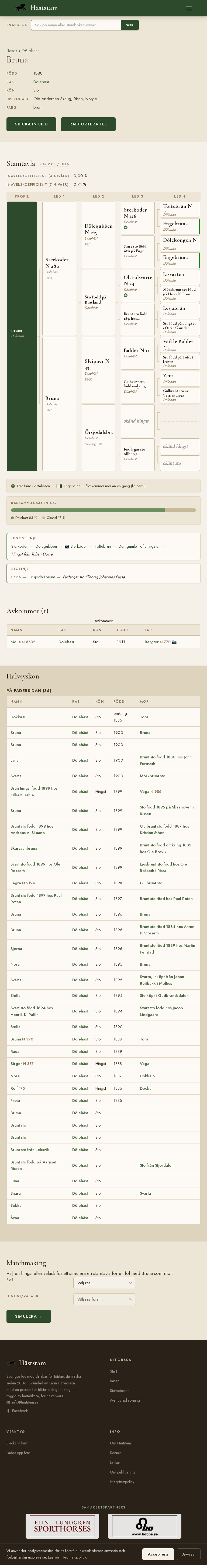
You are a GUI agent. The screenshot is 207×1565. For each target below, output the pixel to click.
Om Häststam (120, 1443)
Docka (145, 1088)
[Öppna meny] (189, 8)
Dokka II (18, 717)
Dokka (149, 1076)
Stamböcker (119, 1390)
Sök (130, 25)
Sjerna (16, 949)
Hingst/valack (22, 1296)
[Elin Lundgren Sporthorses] (62, 1526)
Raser (11, 50)
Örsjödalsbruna (42, 577)
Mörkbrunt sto (152, 776)
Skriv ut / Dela (54, 164)
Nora (15, 964)
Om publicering (122, 1472)
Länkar (115, 1462)
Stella (15, 995)
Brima (16, 1113)
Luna (15, 1181)
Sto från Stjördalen (157, 1165)
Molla (23, 642)
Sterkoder (19, 546)
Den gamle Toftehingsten (139, 546)
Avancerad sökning (125, 1400)
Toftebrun (103, 546)
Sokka (16, 1205)
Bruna (16, 577)
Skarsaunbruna (24, 848)
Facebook (20, 1410)
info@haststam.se (25, 1402)
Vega (150, 791)
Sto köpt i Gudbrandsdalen (164, 995)
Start (113, 1371)
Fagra (23, 883)
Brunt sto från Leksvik (30, 1150)
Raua (15, 1051)
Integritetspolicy (122, 1482)
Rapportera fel (88, 124)
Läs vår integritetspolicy (67, 1557)
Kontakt (115, 1452)
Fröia (15, 1100)
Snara (16, 1193)
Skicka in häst (16, 1443)
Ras (10, 1279)
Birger (22, 1064)
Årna (15, 1218)
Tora (144, 717)
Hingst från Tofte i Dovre (32, 554)
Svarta (16, 776)
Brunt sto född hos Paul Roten (166, 899)
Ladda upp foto (18, 1452)
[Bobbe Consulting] (144, 1526)
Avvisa (188, 1554)
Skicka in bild (31, 124)
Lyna (15, 760)
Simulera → (28, 1316)
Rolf (18, 1088)
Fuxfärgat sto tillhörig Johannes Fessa (94, 577)
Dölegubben (46, 546)
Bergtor (158, 642)
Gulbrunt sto (151, 883)
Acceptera (158, 1554)
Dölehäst (30, 50)
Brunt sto (18, 1125)
